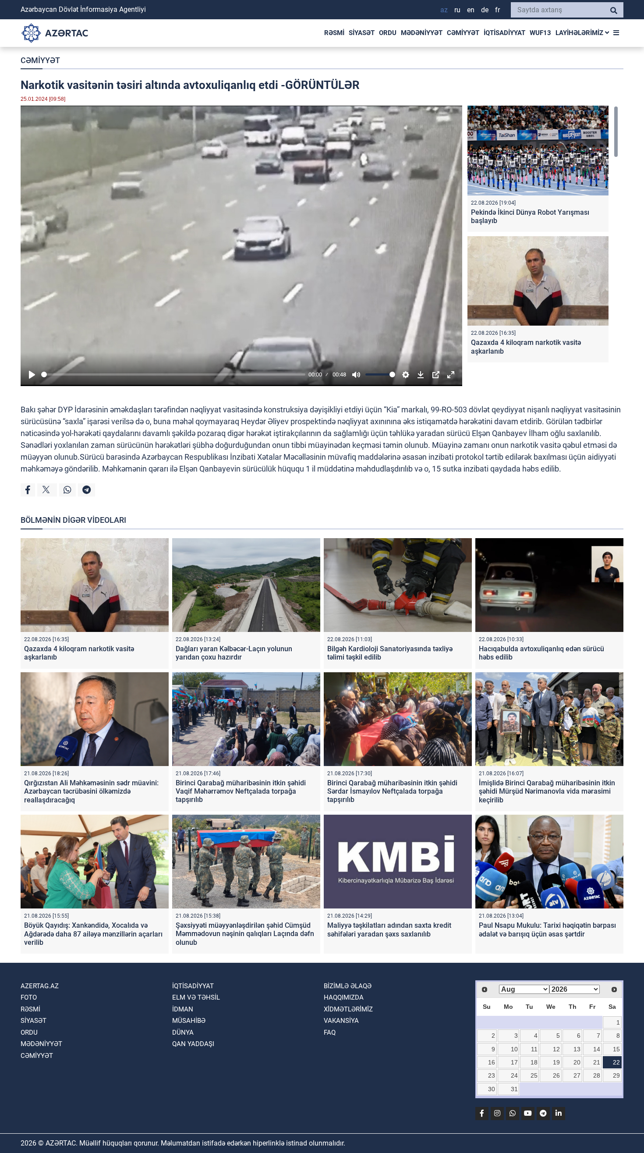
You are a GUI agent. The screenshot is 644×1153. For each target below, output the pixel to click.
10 (514, 1049)
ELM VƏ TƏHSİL (196, 997)
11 (534, 1049)
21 (596, 1062)
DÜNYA (183, 1032)
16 (491, 1062)
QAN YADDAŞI (193, 1044)
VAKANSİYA (341, 1021)
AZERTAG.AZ (40, 986)
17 (514, 1062)
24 (514, 1075)
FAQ (330, 1032)
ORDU (387, 33)
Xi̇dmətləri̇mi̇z (348, 1009)
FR (497, 10)
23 (491, 1075)
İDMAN (182, 1009)
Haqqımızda (344, 997)
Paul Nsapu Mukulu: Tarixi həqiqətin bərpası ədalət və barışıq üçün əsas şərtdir (547, 929)
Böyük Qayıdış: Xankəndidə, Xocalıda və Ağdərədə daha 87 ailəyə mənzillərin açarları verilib (93, 933)
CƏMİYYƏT (463, 33)
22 (616, 1062)
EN (470, 10)
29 (616, 1075)
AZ (444, 10)
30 (491, 1089)
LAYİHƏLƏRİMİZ (580, 33)
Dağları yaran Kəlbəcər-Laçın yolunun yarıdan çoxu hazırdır (234, 653)
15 (616, 1049)
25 (534, 1075)
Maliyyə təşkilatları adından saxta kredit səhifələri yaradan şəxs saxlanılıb (389, 929)
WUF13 (540, 33)
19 (556, 1062)
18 (534, 1062)
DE (484, 10)
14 (596, 1049)
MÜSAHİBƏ (188, 1021)
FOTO (29, 997)
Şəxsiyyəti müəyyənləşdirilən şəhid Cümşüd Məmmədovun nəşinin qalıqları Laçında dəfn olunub (245, 933)
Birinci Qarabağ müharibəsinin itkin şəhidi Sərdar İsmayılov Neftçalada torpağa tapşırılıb (392, 791)
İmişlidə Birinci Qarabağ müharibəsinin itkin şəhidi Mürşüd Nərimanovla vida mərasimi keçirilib (547, 791)
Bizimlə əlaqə (348, 986)
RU (457, 10)
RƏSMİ (334, 33)
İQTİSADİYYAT (504, 33)
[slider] (173, 374)
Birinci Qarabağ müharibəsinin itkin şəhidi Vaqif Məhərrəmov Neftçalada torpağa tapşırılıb (241, 791)
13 (576, 1049)
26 (556, 1075)
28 (596, 1075)
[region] (542, 236)
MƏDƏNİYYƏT (421, 33)
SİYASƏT (362, 33)
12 (556, 1049)
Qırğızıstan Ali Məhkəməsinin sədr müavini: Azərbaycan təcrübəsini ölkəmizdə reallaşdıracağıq (91, 791)
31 (514, 1089)
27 (576, 1075)
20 (576, 1062)
